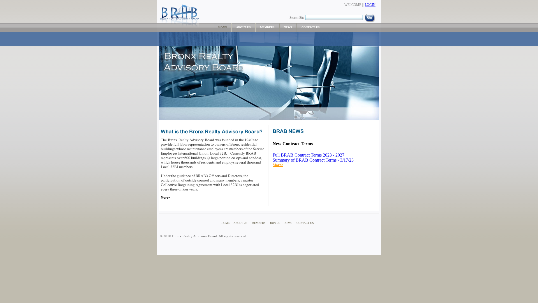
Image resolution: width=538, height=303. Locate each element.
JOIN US (275, 222)
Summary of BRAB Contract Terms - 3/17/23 (313, 160)
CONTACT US (311, 27)
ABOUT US (243, 27)
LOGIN (370, 5)
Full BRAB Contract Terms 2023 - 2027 (308, 155)
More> (278, 165)
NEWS (288, 27)
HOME (223, 27)
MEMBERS (267, 27)
